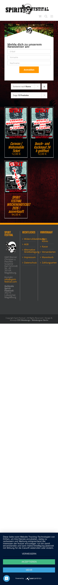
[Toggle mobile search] (45, 16)
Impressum (29, 257)
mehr (29, 569)
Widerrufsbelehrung (29, 239)
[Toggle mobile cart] (40, 16)
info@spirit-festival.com (10, 280)
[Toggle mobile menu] (52, 16)
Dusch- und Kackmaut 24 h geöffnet (42, 147)
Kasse (45, 246)
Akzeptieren (29, 561)
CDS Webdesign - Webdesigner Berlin (32, 320)
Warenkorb (47, 257)
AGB (26, 244)
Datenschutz (29, 262)
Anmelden (29, 69)
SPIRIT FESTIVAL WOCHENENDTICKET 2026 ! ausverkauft (18, 204)
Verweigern (29, 553)
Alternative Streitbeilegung (29, 251)
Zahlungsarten (47, 262)
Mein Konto (45, 240)
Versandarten (47, 252)
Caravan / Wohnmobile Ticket (16, 147)
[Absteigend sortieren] (44, 86)
